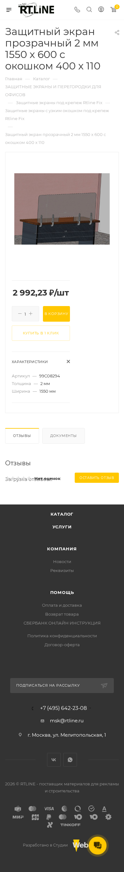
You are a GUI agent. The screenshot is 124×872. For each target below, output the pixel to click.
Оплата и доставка (62, 605)
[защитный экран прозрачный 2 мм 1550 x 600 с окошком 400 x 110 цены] (62, 208)
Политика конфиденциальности (62, 635)
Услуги (62, 526)
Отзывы (22, 435)
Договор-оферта (62, 644)
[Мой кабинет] (101, 10)
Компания (62, 548)
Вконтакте (54, 760)
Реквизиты (62, 570)
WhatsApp (70, 760)
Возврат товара (62, 614)
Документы (63, 435)
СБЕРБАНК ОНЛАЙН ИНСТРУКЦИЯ (62, 622)
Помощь (62, 592)
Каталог (62, 514)
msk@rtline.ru (67, 721)
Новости (62, 561)
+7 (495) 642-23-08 (63, 708)
